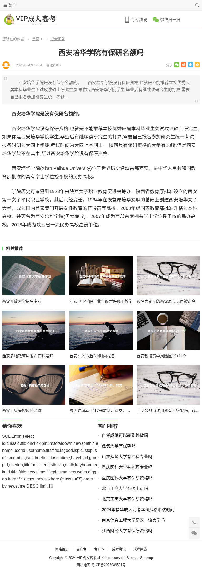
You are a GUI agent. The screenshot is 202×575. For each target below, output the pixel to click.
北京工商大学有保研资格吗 (127, 499)
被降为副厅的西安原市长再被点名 (166, 301)
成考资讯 (119, 549)
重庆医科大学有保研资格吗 (127, 478)
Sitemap (133, 558)
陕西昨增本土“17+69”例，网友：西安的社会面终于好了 (101, 410)
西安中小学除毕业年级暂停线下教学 (101, 301)
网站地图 (83, 565)
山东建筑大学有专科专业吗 (127, 456)
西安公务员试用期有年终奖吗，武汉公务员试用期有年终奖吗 (168, 410)
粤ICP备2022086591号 (108, 565)
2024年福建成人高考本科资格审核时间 (138, 510)
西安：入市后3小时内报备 (92, 356)
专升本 (99, 549)
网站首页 (62, 549)
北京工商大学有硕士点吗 (125, 488)
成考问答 (57, 39)
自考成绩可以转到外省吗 (125, 435)
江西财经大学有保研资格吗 (127, 531)
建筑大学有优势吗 (118, 446)
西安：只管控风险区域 (22, 410)
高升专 (81, 549)
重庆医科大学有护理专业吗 (127, 467)
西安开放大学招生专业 (22, 301)
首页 (35, 39)
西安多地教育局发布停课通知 (27, 356)
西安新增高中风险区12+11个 (161, 356)
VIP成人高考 (86, 558)
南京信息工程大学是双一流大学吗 (133, 520)
